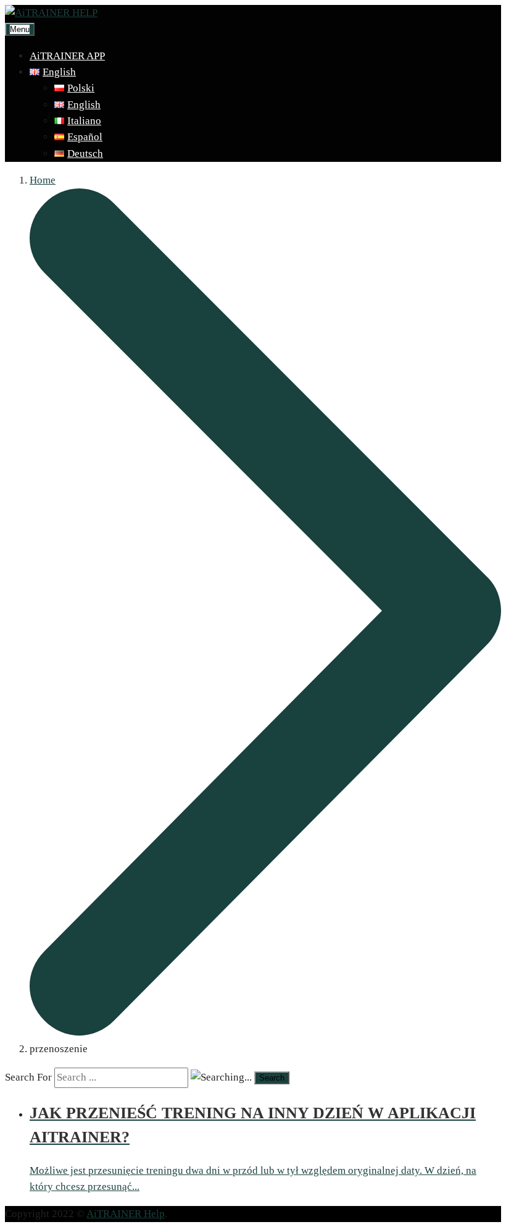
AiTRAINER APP (67, 56)
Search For (28, 1077)
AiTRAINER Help (125, 1214)
